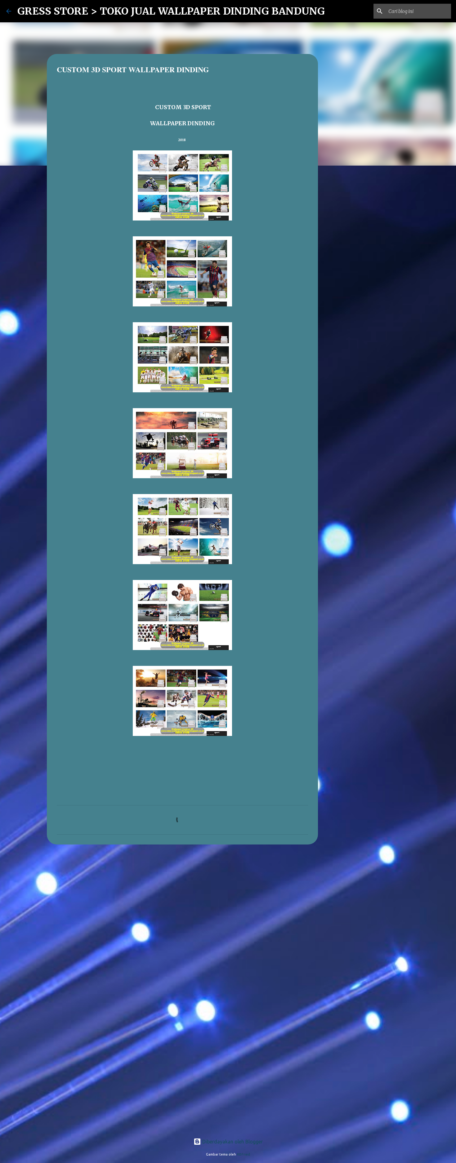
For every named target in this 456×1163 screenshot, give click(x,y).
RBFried (243, 1154)
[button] (60, 85)
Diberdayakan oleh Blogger (232, 1141)
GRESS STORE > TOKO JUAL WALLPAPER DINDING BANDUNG (171, 11)
